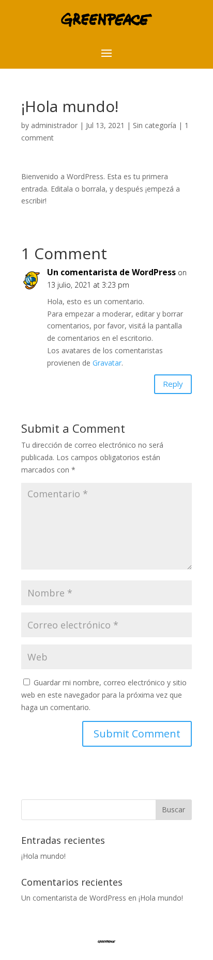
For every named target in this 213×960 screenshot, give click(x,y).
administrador (54, 125)
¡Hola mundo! (43, 856)
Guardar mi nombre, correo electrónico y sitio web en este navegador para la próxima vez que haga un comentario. (104, 695)
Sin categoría (154, 125)
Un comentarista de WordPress (111, 272)
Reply (173, 384)
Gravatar (107, 363)
